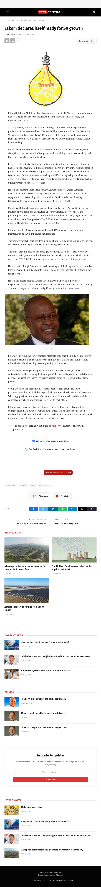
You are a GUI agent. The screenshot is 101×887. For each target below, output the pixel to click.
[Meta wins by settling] (11, 810)
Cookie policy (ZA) (38, 880)
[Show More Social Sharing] (18, 40)
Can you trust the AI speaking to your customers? (45, 642)
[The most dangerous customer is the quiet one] (11, 731)
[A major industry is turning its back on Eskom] (26, 590)
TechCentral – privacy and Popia (60, 880)
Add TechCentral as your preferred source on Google (53, 449)
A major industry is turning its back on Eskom (24, 608)
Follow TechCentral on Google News (52, 441)
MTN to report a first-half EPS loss (31, 523)
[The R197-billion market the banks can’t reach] (11, 702)
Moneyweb (57, 425)
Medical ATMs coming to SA (66, 523)
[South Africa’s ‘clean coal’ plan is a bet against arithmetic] (74, 550)
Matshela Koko (45, 486)
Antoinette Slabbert (14, 34)
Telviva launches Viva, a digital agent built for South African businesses (55, 656)
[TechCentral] (50, 12)
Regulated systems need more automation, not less (46, 670)
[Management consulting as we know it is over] (11, 716)
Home (6, 20)
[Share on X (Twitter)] (6, 40)
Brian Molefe (11, 486)
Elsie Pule (23, 486)
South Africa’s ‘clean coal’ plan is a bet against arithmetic (72, 568)
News (12, 20)
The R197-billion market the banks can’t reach (43, 699)
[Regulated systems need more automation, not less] (11, 674)
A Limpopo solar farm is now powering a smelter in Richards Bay (25, 568)
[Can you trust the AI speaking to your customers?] (11, 645)
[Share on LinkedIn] (12, 40)
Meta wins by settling (31, 807)
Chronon (59, 875)
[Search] (93, 12)
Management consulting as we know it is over (43, 713)
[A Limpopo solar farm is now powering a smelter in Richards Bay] (26, 550)
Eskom (33, 486)
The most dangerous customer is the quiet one (44, 727)
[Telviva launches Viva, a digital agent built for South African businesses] (11, 660)
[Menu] (7, 12)
